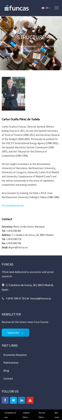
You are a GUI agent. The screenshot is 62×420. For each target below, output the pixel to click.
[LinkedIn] (21, 400)
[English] (45, 8)
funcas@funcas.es (40, 298)
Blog (6, 370)
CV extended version (13, 205)
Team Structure (26, 46)
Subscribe (13, 332)
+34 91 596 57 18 (15, 298)
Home (7, 46)
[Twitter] (13, 400)
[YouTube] (30, 400)
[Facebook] (5, 400)
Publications (10, 362)
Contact (8, 378)
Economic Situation (15, 354)
